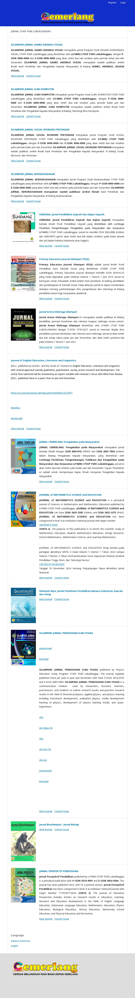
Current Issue (33, 75)
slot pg (43, 760)
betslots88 (16, 418)
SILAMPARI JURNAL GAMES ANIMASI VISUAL (37, 44)
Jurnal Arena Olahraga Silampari (58, 311)
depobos (15, 407)
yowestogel (45, 648)
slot (41, 717)
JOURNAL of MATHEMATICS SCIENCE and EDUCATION (70, 494)
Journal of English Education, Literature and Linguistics (43, 360)
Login (123, 2)
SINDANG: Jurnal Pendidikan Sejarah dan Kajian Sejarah (71, 214)
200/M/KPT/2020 (48, 524)
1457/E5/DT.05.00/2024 (51, 564)
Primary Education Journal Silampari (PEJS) (64, 259)
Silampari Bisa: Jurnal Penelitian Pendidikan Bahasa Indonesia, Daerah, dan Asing (81, 592)
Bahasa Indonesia (20, 940)
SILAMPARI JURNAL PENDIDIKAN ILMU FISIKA (66, 633)
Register (112, 2)
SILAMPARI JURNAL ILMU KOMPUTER (32, 89)
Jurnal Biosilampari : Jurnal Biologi (59, 824)
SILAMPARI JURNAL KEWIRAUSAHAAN (33, 174)
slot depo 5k (46, 727)
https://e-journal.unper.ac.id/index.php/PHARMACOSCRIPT (42, 392)
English (14, 945)
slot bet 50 (45, 749)
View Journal (17, 75)
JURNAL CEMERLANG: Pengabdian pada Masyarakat (69, 441)
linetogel (43, 659)
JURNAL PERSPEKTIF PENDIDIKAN (58, 871)
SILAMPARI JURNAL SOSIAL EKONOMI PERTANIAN (40, 129)
